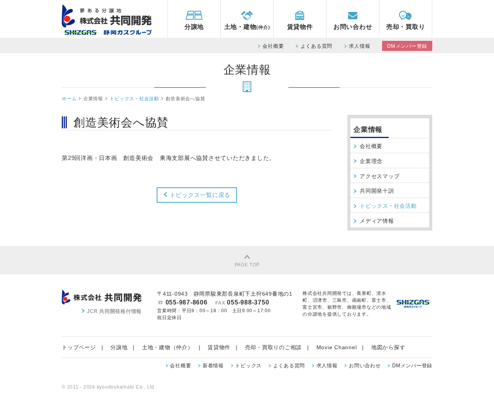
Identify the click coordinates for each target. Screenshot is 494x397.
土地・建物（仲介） (167, 347)
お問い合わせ (352, 27)
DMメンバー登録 (407, 46)
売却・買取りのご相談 (273, 347)
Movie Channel (336, 347)
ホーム (69, 98)
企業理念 (371, 161)
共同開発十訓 (377, 191)
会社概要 (273, 46)
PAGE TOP (247, 264)
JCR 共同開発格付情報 (114, 311)
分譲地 (194, 27)
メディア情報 (377, 221)
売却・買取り (405, 27)
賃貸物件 (300, 27)
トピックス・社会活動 (134, 98)
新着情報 (213, 365)
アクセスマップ (379, 176)
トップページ (79, 347)
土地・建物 (247, 27)
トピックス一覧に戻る (199, 195)
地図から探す (388, 347)
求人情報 (359, 46)
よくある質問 (317, 46)
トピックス (248, 365)
